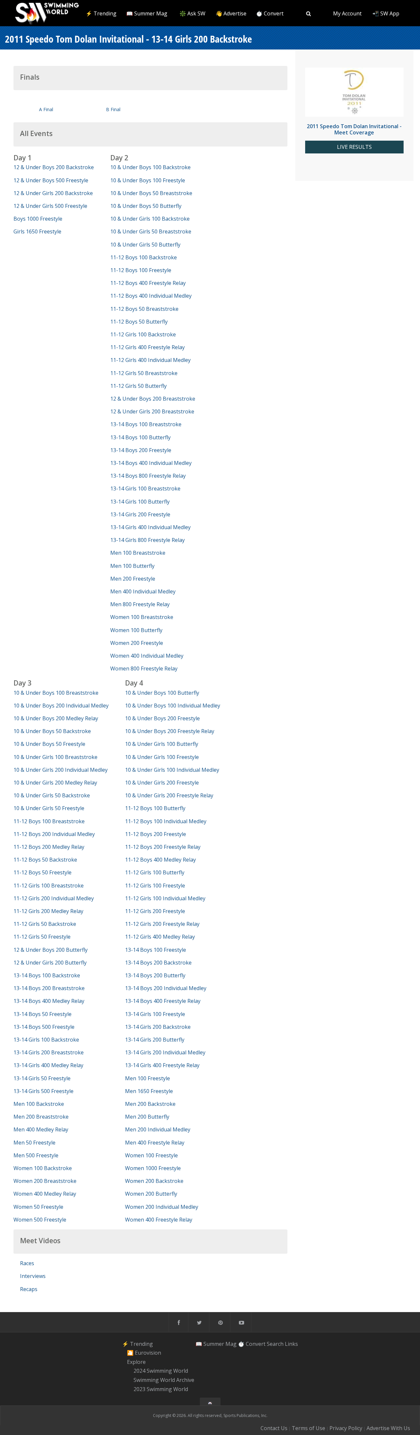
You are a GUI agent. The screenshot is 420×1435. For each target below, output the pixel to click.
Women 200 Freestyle (136, 643)
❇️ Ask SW (192, 13)
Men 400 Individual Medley (143, 591)
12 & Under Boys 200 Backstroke (53, 167)
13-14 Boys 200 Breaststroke (49, 988)
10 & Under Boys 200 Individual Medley (61, 705)
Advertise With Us (388, 1428)
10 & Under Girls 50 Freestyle (48, 808)
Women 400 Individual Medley (146, 655)
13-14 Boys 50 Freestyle (42, 1014)
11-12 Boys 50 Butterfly (139, 321)
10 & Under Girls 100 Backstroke (150, 218)
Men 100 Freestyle (147, 1078)
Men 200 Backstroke (150, 1103)
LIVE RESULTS (354, 147)
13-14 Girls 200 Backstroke (158, 1026)
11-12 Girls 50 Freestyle (42, 936)
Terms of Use (308, 1428)
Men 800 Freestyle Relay (140, 604)
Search (275, 1343)
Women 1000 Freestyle (153, 1168)
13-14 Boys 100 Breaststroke (145, 424)
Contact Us (274, 1428)
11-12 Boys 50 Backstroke (45, 859)
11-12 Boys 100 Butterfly (155, 808)
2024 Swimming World (161, 1371)
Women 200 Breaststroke (44, 1181)
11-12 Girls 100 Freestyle (155, 885)
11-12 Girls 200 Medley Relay (48, 911)
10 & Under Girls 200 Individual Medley (60, 769)
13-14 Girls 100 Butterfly (140, 501)
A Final (46, 109)
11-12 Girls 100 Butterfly (154, 872)
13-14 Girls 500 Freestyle (43, 1091)
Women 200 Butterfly (151, 1193)
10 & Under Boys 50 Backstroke (52, 731)
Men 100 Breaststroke (137, 552)
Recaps (28, 1289)
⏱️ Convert (270, 13)
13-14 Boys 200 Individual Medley (165, 988)
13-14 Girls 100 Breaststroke (145, 488)
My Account (347, 13)
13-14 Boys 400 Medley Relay (48, 1001)
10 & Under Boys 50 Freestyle (49, 743)
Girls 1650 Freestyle (37, 231)
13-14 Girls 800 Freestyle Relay (147, 540)
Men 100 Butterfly (132, 565)
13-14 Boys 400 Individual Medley (151, 463)
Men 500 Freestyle (35, 1155)
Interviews (33, 1276)
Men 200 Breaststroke (41, 1116)
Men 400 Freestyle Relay (154, 1142)
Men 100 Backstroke (38, 1103)
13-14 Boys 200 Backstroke (158, 962)
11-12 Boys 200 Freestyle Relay (162, 846)
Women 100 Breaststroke (141, 617)
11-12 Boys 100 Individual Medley (165, 821)
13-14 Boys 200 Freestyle (140, 450)
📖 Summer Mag (146, 13)
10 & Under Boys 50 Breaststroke (151, 193)
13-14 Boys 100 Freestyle (155, 949)
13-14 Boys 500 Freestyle (43, 1026)
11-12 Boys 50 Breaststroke (144, 308)
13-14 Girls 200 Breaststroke (48, 1052)
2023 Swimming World (161, 1389)
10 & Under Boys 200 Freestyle (162, 718)
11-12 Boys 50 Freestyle (42, 872)
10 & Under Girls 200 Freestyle (162, 782)
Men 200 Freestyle (132, 578)
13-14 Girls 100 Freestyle (155, 1014)
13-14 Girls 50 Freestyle (42, 1078)
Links (291, 1343)
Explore (136, 1361)
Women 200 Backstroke (154, 1181)
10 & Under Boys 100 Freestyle (147, 180)
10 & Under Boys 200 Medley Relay (55, 718)
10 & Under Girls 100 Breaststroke (55, 757)
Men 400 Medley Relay (40, 1129)
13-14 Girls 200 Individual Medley (165, 1052)
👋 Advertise (231, 13)
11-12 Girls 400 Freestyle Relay (147, 347)
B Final (113, 109)
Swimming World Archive (164, 1380)
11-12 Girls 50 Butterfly (138, 385)
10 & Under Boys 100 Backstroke (150, 167)
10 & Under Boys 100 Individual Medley (172, 705)
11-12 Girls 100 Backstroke (143, 334)
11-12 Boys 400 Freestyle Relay (148, 283)
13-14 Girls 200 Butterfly (154, 1039)
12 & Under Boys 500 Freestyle (50, 180)
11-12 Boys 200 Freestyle (155, 834)
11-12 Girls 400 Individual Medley (150, 360)
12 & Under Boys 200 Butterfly (50, 949)
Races (27, 1263)
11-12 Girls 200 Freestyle (155, 911)
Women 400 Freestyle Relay (158, 1219)
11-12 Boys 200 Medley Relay (48, 846)
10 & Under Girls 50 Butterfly (145, 244)
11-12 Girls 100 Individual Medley (165, 898)
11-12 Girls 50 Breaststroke (144, 373)
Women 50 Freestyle (38, 1206)
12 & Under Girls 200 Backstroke (53, 193)
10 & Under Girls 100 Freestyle (162, 757)
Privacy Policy (345, 1428)
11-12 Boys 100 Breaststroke (49, 821)
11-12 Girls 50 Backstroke (44, 923)
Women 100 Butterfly (136, 630)
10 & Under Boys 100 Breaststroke (55, 692)
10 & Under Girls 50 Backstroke (51, 795)
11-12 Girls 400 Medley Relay (160, 936)
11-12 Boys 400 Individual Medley (151, 295)
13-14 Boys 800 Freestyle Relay (148, 475)
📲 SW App (385, 13)
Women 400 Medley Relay (44, 1193)
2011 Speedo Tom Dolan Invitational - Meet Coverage (354, 129)
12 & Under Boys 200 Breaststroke (152, 398)
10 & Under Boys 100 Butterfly (162, 692)
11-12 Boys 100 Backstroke (143, 257)
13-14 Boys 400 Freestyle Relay (162, 1001)
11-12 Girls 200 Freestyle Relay (162, 923)
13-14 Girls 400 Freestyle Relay (162, 1065)
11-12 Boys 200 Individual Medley (54, 834)
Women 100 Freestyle (151, 1155)
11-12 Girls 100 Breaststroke (48, 885)
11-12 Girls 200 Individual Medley (53, 898)
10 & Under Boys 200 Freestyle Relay (169, 731)
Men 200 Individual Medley (157, 1129)
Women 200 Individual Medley (161, 1206)
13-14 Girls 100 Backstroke (46, 1039)
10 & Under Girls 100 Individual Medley (172, 769)
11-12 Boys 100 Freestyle (140, 270)
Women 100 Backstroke (42, 1168)
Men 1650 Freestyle (149, 1091)
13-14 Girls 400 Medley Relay (48, 1065)
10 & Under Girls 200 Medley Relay (55, 782)
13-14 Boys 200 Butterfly (155, 975)
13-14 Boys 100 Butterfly (140, 437)
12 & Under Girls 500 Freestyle (50, 205)
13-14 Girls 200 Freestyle (140, 514)
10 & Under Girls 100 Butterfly (161, 743)
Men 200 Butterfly (147, 1116)
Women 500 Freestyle (39, 1219)
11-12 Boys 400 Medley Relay (160, 859)
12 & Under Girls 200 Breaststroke (152, 411)
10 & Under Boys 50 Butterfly (145, 205)
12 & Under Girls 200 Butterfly (50, 962)
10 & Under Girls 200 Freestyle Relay (169, 795)
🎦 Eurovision (144, 1352)
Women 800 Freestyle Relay (144, 668)
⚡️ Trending (101, 13)
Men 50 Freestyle (34, 1142)
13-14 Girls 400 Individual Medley (150, 527)
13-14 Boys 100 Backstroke (46, 975)
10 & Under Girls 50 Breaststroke (150, 231)
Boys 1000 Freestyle (37, 218)
